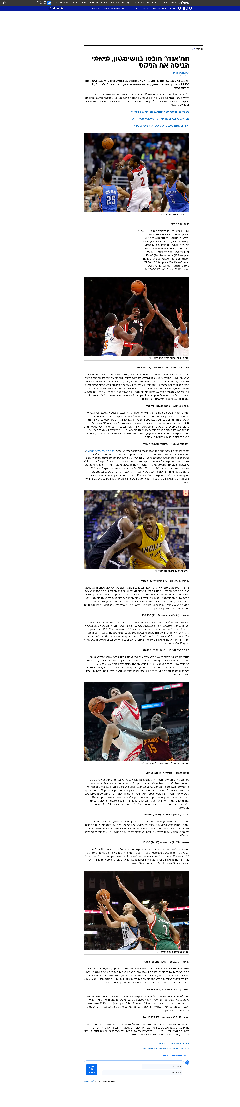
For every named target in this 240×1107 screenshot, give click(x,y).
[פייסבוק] (50, 8)
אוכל (122, 3)
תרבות (146, 3)
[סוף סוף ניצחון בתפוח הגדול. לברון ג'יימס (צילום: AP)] (136, 319)
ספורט (165, 3)
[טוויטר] (54, 8)
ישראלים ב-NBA (117, 8)
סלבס (137, 3)
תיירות (104, 3)
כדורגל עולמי (139, 8)
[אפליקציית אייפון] (58, 8)
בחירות (155, 3)
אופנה (83, 3)
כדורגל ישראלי (153, 8)
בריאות (113, 3)
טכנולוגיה (93, 3)
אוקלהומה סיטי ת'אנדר (157, 1048)
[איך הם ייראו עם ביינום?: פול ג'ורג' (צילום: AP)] (136, 532)
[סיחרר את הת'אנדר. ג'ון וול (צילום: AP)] (136, 175)
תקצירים (105, 8)
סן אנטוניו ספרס (173, 1048)
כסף (129, 3)
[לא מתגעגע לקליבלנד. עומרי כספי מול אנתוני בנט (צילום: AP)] (136, 724)
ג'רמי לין (143, 1048)
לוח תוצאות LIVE (167, 8)
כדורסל (129, 8)
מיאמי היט (185, 1048)
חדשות (174, 3)
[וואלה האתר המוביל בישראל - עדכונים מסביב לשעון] (184, 2)
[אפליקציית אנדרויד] (62, 8)
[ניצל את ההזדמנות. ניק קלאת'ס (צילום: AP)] (136, 913)
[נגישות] (4, 3)
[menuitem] (172, 2)
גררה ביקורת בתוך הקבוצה (101, 451)
